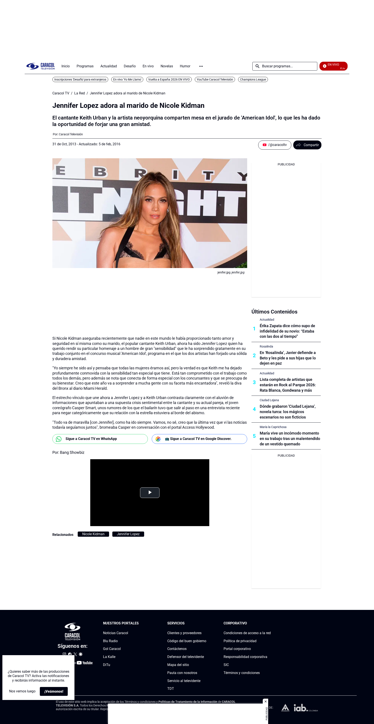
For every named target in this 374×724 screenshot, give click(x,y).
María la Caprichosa (273, 427)
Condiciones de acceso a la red (247, 633)
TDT (170, 689)
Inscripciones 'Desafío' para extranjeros (80, 79)
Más (201, 66)
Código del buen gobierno (186, 641)
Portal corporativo (237, 649)
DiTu (106, 665)
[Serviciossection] (205, 623)
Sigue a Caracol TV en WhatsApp (91, 439)
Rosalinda (266, 346)
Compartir (311, 145)
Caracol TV (60, 93)
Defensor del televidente (185, 657)
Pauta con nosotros (182, 673)
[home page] (40, 66)
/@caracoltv (277, 145)
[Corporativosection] (269, 623)
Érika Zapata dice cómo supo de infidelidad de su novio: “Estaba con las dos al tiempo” (287, 331)
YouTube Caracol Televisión (215, 79)
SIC (226, 665)
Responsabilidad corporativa (245, 657)
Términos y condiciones (242, 673)
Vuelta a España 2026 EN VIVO (169, 79)
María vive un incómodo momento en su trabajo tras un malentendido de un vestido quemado (290, 438)
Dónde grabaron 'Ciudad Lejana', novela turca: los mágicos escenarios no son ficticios (288, 411)
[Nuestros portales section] (140, 623)
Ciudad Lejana (269, 400)
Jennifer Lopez (128, 534)
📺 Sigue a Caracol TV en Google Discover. (198, 439)
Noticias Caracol (115, 633)
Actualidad (267, 319)
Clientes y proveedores (184, 633)
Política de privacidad (240, 641)
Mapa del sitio (178, 665)
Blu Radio (110, 641)
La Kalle (109, 657)
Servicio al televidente (183, 681)
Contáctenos (177, 649)
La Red (79, 93)
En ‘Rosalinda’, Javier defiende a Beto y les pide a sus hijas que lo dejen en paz (288, 358)
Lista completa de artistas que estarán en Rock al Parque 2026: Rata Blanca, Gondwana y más (288, 385)
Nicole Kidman (93, 534)
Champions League (253, 79)
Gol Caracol (112, 649)
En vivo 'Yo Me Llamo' (127, 79)
